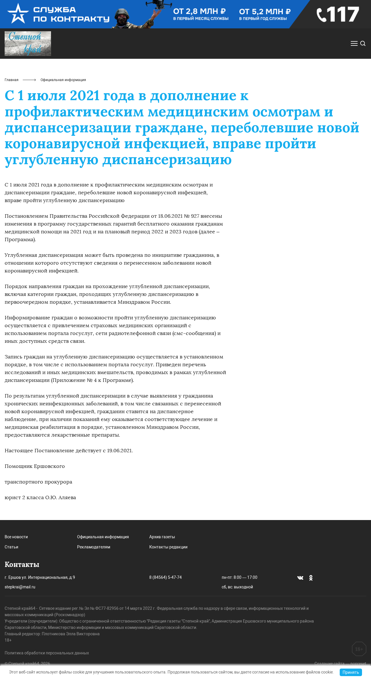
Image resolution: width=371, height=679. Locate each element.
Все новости (16, 537)
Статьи (11, 547)
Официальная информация (103, 537)
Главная (12, 80)
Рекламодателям (93, 547)
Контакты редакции (168, 547)
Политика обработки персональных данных (47, 653)
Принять (351, 672)
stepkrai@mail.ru (20, 587)
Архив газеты (162, 537)
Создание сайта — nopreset (340, 663)
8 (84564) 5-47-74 (165, 577)
